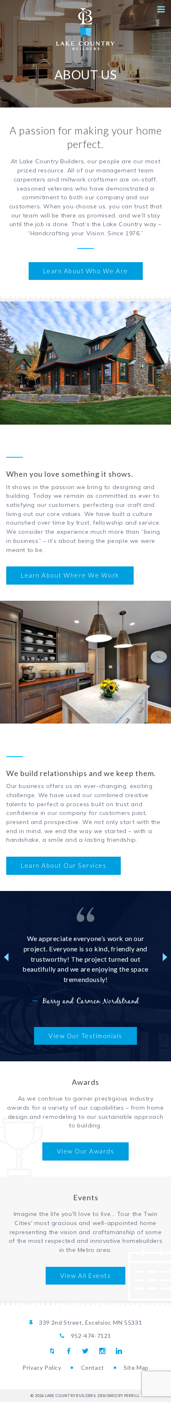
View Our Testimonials (85, 1035)
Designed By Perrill (119, 1395)
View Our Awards (86, 1151)
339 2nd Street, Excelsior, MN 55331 (90, 1322)
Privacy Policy (41, 1367)
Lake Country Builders (85, 29)
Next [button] (165, 957)
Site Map (136, 1367)
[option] (85, 957)
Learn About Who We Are (85, 271)
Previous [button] (6, 957)
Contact (92, 1367)
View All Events (85, 1275)
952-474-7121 (91, 1335)
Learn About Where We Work (70, 575)
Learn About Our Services (63, 865)
